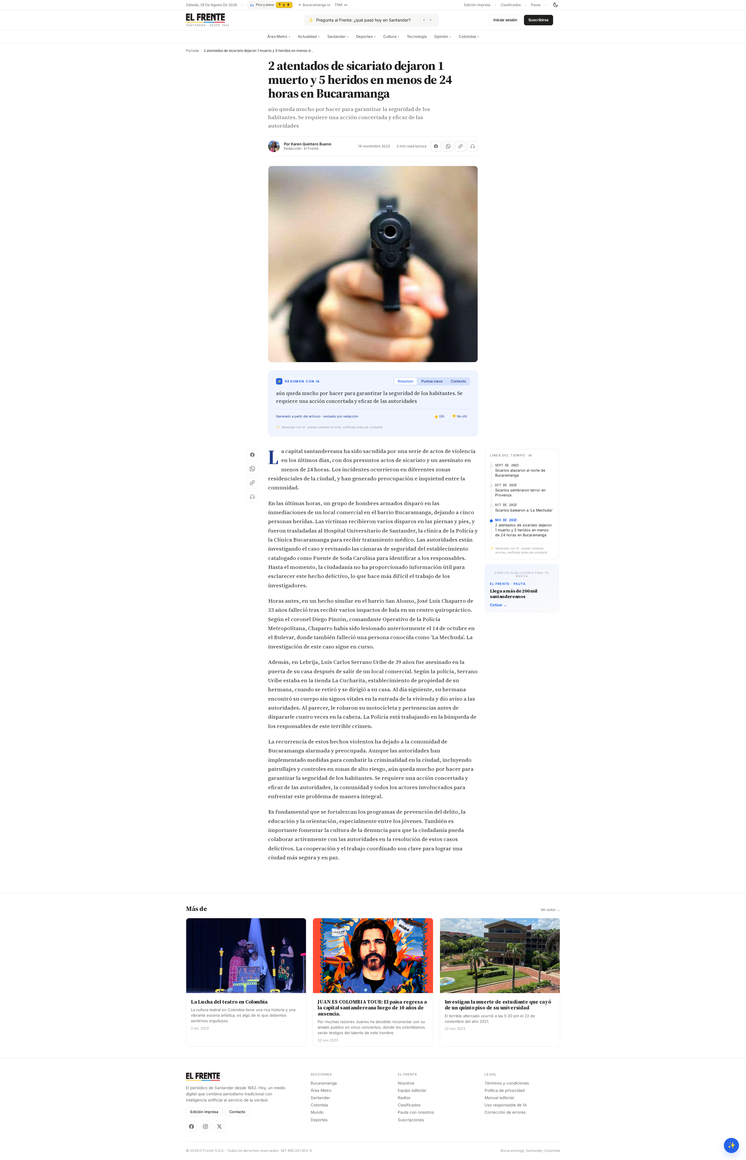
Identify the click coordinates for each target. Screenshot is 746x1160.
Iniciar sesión (505, 19)
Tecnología (417, 36)
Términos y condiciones (507, 1083)
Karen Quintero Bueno (311, 144)
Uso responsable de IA (506, 1105)
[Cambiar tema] (555, 5)
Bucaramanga (324, 1083)
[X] (219, 1126)
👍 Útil (439, 416)
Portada (192, 51)
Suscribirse (538, 19)
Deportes (366, 36)
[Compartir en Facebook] (436, 146)
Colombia (469, 36)
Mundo (317, 1112)
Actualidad (309, 36)
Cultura (391, 36)
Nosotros (406, 1083)
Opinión (442, 36)
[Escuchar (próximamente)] (472, 146)
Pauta (536, 5)
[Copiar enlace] (460, 146)
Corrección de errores (505, 1112)
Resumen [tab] (405, 381)
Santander (338, 36)
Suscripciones (411, 1119)
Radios (404, 1097)
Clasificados (511, 5)
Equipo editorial (412, 1090)
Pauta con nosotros (416, 1112)
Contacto (237, 1112)
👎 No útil (459, 416)
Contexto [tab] (458, 381)
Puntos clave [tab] (432, 381)
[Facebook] (191, 1126)
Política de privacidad (505, 1090)
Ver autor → (550, 910)
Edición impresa (477, 5)
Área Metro (278, 36)
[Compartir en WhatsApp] (448, 146)
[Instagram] (205, 1126)
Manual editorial (499, 1097)
